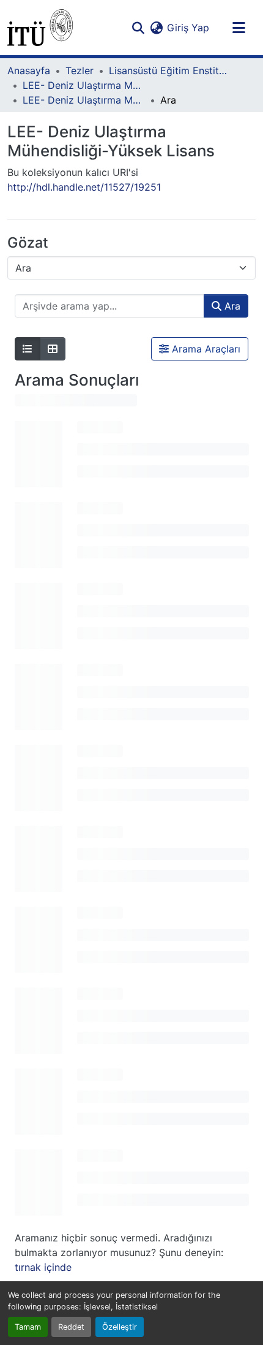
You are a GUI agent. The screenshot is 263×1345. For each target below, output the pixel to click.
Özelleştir (119, 1327)
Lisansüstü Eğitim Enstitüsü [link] (170, 70)
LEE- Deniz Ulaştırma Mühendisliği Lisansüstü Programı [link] (84, 85)
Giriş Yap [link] (188, 27)
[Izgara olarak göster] (52, 348)
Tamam (28, 1327)
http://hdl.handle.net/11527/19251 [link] (84, 187)
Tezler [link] (79, 70)
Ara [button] (230, 306)
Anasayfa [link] (28, 70)
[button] (40, 27)
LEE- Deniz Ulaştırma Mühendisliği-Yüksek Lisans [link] (84, 100)
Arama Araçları (204, 349)
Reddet (71, 1327)
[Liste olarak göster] (27, 348)
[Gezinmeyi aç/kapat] (238, 27)
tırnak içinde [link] (43, 1267)
